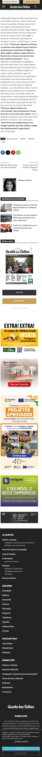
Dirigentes (23, 139)
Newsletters (7, 648)
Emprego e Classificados (14, 569)
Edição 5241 (31, 139)
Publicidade (7, 558)
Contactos (6, 692)
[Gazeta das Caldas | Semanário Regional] (20, 6)
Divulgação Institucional (14, 571)
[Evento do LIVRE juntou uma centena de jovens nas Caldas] (6, 228)
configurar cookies (21, 741)
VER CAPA (19, 292)
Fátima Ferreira (25, 180)
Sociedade (6, 591)
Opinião (5, 622)
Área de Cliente (9, 578)
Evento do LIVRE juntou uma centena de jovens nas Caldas (25, 228)
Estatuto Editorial (10, 669)
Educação (6, 608)
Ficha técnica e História (12, 678)
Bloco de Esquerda (12, 139)
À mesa (5, 631)
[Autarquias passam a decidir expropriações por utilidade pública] (6, 207)
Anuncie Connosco (11, 561)
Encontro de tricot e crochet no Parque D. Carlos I (30, 167)
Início (3, 13)
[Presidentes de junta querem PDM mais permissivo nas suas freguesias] (6, 218)
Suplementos (8, 626)
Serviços (6, 565)
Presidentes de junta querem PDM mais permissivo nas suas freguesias (25, 217)
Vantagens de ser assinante (15, 545)
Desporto (6, 613)
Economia (6, 599)
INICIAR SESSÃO (19, 301)
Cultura (5, 604)
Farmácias (8, 574)
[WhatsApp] (18, 152)
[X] (8, 152)
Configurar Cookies (21, 753)
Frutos (3, 142)
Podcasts (6, 652)
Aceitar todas (21, 749)
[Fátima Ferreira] (9, 184)
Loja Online (7, 643)
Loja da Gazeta (8, 554)
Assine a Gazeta (9, 540)
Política (9, 13)
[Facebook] (3, 152)
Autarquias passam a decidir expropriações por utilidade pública (25, 207)
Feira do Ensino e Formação (14, 549)
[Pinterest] (13, 152)
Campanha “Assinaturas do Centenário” (19, 543)
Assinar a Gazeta (9, 665)
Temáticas (6, 617)
